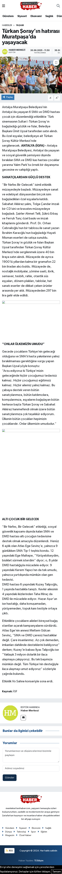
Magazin (9, 835)
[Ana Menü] (3, 6)
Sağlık (49, 16)
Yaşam (20, 25)
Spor (33, 832)
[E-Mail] (23, 717)
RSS (11, 850)
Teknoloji (21, 832)
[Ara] (58, 6)
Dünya (8, 832)
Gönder (9, 777)
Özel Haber (25, 835)
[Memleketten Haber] (31, 6)
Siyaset (22, 16)
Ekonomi (36, 16)
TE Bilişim (38, 860)
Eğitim (44, 832)
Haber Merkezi (30, 710)
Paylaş (9, 97)
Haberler (7, 25)
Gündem (8, 16)
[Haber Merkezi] (10, 713)
